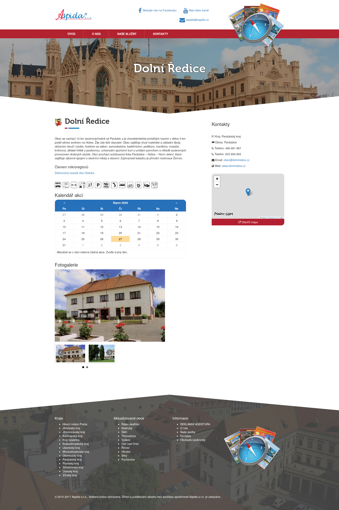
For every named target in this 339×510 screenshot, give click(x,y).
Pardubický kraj (72, 459)
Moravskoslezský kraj (76, 452)
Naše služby (126, 34)
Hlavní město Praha (75, 424)
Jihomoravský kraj (74, 432)
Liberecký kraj (71, 448)
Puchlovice (128, 459)
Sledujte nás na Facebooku (160, 10)
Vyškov (125, 440)
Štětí (124, 432)
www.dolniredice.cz (234, 166)
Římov (125, 448)
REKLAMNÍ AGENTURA (195, 424)
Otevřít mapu (249, 222)
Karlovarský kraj (72, 436)
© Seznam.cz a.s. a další (275, 218)
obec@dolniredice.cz (237, 160)
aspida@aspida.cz (197, 20)
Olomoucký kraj (72, 455)
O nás (96, 34)
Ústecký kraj (70, 471)
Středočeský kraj (73, 467)
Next (109, 352)
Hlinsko (125, 452)
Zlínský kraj (70, 475)
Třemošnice (128, 436)
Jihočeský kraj (71, 428)
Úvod (71, 34)
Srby (124, 455)
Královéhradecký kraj (76, 444)
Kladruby (126, 428)
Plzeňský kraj (71, 463)
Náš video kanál (199, 10)
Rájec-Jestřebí (130, 424)
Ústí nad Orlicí (130, 444)
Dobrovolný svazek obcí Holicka (74, 173)
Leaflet (263, 218)
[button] (248, 192)
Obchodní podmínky (192, 440)
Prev (61, 352)
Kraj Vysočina (71, 440)
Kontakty (160, 34)
